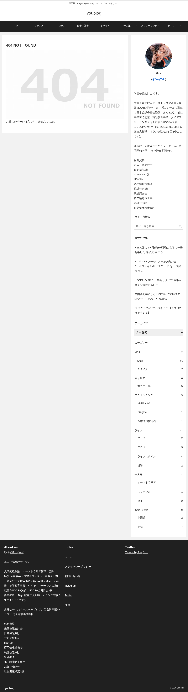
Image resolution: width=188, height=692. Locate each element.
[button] (180, 226)
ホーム (69, 557)
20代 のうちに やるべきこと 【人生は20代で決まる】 (158, 310)
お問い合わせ (72, 576)
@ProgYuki (158, 79)
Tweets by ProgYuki (136, 552)
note (67, 604)
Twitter (68, 595)
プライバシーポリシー (78, 566)
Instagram (70, 585)
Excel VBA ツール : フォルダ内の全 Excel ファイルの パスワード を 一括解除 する (158, 266)
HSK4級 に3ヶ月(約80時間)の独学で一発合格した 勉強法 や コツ (159, 250)
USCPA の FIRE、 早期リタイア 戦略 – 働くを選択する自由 (158, 282)
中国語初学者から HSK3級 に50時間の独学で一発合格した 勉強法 (157, 296)
